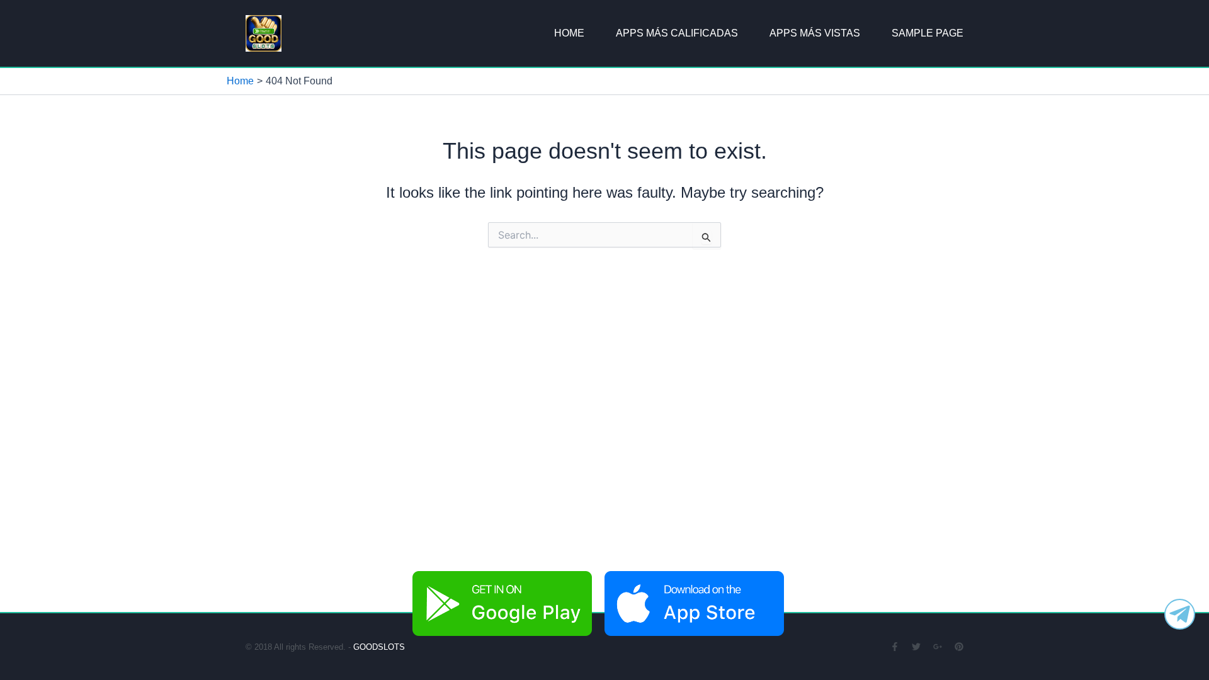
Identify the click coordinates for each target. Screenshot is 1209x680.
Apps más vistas (814, 33)
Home (569, 33)
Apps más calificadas (677, 33)
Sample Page (927, 33)
